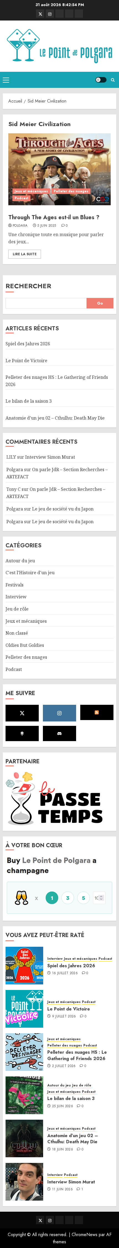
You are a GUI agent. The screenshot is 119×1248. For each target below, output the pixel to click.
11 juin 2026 (62, 1189)
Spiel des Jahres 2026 (28, 344)
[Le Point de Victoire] (24, 1009)
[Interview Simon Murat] (24, 1182)
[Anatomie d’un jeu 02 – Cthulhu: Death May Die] (24, 1138)
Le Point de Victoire (26, 361)
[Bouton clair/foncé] (101, 80)
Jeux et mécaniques (31, 191)
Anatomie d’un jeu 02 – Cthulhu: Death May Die (55, 418)
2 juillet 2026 (64, 1066)
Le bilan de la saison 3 (29, 401)
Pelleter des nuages (71, 191)
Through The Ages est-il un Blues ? (53, 217)
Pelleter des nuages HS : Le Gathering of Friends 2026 (77, 1055)
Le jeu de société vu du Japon (63, 509)
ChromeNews (84, 1234)
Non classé (17, 633)
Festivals (15, 585)
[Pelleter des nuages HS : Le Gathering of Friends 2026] (24, 1052)
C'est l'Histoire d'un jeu (30, 573)
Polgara (20, 226)
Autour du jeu (20, 561)
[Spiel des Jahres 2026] (24, 965)
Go (100, 303)
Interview (16, 597)
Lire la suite (25, 254)
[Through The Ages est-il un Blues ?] (59, 169)
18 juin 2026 (62, 1149)
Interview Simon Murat (50, 457)
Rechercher (28, 286)
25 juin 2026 (62, 1106)
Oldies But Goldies (25, 645)
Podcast (21, 198)
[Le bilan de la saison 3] (24, 1095)
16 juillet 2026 (65, 973)
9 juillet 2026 (64, 1016)
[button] (6, 79)
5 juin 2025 (46, 226)
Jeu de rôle (17, 609)
